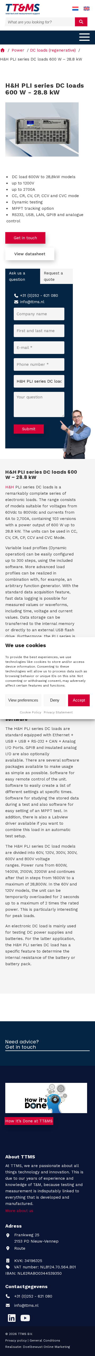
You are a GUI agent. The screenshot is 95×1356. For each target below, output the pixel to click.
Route (19, 1248)
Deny (54, 700)
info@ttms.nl (32, 301)
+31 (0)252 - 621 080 (39, 295)
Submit (28, 429)
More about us (19, 1210)
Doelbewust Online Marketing (46, 1347)
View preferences (23, 700)
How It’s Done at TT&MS (29, 1121)
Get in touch (25, 238)
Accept (79, 700)
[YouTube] (25, 1318)
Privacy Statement (58, 712)
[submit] (81, 21)
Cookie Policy (30, 712)
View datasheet (29, 254)
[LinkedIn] (11, 1318)
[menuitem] (75, 8)
